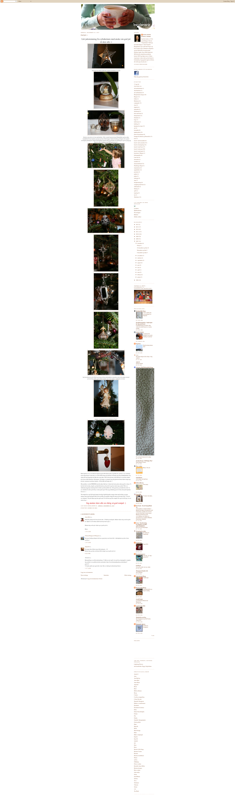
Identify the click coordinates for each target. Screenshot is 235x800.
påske (135, 176)
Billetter (136, 214)
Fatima (135, 714)
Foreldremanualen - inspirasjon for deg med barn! (144, 323)
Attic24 (138, 362)
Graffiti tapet (145, 577)
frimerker (136, 117)
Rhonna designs (138, 768)
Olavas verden (137, 764)
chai (135, 105)
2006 (137, 280)
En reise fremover (140, 554)
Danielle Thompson (139, 701)
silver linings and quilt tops (142, 479)
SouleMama (139, 477)
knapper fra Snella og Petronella (142, 136)
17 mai (135, 84)
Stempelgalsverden (141, 531)
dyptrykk (136, 109)
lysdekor (136, 161)
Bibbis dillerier (138, 691)
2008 (137, 239)
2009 (137, 236)
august (139, 263)
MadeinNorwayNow (141, 617)
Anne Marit (137, 682)
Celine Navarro (138, 699)
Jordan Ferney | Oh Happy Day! (144, 461)
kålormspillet (137, 155)
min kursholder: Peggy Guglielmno (143, 666)
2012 (137, 229)
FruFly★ (138, 565)
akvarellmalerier (138, 92)
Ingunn (136, 737)
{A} (135, 789)
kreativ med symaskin (139, 143)
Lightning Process (138, 664)
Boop (135, 693)
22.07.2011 (137, 86)
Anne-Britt (87, 517)
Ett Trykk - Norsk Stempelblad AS (144, 506)
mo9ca (135, 760)
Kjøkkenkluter (137, 210)
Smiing (136, 188)
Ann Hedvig (137, 678)
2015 (137, 224)
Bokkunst (136, 101)
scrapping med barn (139, 184)
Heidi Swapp (137, 730)
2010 (137, 234)
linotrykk (136, 159)
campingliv (137, 103)
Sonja (135, 774)
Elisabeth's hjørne (140, 624)
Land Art (136, 157)
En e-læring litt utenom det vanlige (143, 457)
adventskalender (138, 88)
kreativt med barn (138, 147)
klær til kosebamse (138, 134)
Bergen (136, 97)
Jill (135, 743)
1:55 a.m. (88, 542)
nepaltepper (139, 542)
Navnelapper (137, 212)
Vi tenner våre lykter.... (148, 496)
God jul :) (84, 35)
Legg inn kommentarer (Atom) (94, 578)
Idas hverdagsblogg (141, 587)
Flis (135, 716)
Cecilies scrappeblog (139, 697)
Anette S (136, 674)
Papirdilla (138, 494)
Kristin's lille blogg (139, 749)
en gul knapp (139, 599)
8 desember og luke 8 (142, 252)
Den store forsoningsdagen (142, 527)
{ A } (137, 355)
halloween (136, 122)
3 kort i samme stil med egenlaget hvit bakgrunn (147, 314)
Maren (135, 757)
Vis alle (152, 635)
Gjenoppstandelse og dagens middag (147, 589)
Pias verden (139, 466)
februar (139, 274)
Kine (135, 745)
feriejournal (137, 115)
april (138, 270)
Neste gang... (146, 484)
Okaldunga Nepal (138, 166)
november (140, 255)
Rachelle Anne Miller (139, 766)
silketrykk (136, 186)
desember (139, 243)
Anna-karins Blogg (141, 576)
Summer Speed (139, 363)
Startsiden (106, 575)
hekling (136, 124)
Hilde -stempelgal (138, 735)
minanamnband (138, 163)
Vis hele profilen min (140, 64)
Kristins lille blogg (141, 311)
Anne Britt (136, 680)
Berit (135, 689)
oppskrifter (136, 170)
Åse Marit (136, 791)
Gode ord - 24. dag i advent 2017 (147, 556)
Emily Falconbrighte (139, 711)
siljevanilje (137, 772)
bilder (135, 99)
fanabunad (136, 111)
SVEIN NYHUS (140, 332)
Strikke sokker (137, 217)
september (140, 260)
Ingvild (136, 739)
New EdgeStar (139, 572)
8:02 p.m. (88, 553)
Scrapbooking (137, 182)
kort (135, 138)
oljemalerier (137, 168)
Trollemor (136, 783)
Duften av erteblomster (139, 703)
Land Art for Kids (140, 606)
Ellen (135, 709)
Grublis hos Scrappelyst (145, 626)
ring (135, 180)
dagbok (136, 107)
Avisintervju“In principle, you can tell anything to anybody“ (147, 335)
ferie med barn (137, 113)
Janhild (136, 741)
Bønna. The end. (146, 467)
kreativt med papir (138, 151)
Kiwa (135, 747)
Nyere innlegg (84, 575)
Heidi (135, 728)
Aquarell (87, 546)
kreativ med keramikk (139, 140)
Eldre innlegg (127, 575)
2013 (137, 227)
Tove (135, 780)
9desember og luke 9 (142, 250)
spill (135, 191)
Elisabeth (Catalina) (139, 707)
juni (138, 265)
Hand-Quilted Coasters (141, 462)
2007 (137, 241)
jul (134, 128)
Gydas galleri (137, 722)
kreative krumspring (139, 145)
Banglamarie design (139, 94)
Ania (135, 676)
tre (134, 195)
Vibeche (136, 785)
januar (139, 277)
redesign (136, 178)
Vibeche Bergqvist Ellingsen (92, 535)
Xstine (135, 787)
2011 (137, 231)
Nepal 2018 (145, 544)
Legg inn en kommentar (87, 572)
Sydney (136, 778)
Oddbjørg (136, 762)
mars (138, 272)
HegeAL (136, 726)
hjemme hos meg (92, 508)
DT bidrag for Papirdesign (146, 533)
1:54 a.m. (88, 531)
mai (138, 267)
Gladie (135, 718)
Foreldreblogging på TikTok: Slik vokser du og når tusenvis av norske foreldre (144, 327)
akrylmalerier (137, 90)
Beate (135, 686)
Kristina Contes (138, 751)
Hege (135, 724)
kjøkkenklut (137, 132)
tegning (136, 193)
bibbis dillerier (140, 483)
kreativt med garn (138, 149)
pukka (135, 174)
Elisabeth (136, 705)
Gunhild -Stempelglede (140, 720)
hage (135, 120)
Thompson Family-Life (142, 571)
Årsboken (136, 197)
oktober (139, 258)
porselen (136, 172)
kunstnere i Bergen (138, 153)
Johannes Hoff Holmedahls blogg (144, 367)
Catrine (136, 695)
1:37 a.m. (88, 568)
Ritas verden (137, 770)
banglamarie (147, 34)
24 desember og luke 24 (143, 248)
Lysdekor (136, 208)
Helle (135, 732)
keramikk (136, 130)
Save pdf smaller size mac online (143, 567)
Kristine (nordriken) (139, 755)
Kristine (136, 753)
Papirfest (138, 344)
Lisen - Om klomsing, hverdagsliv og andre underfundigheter (141, 524)
